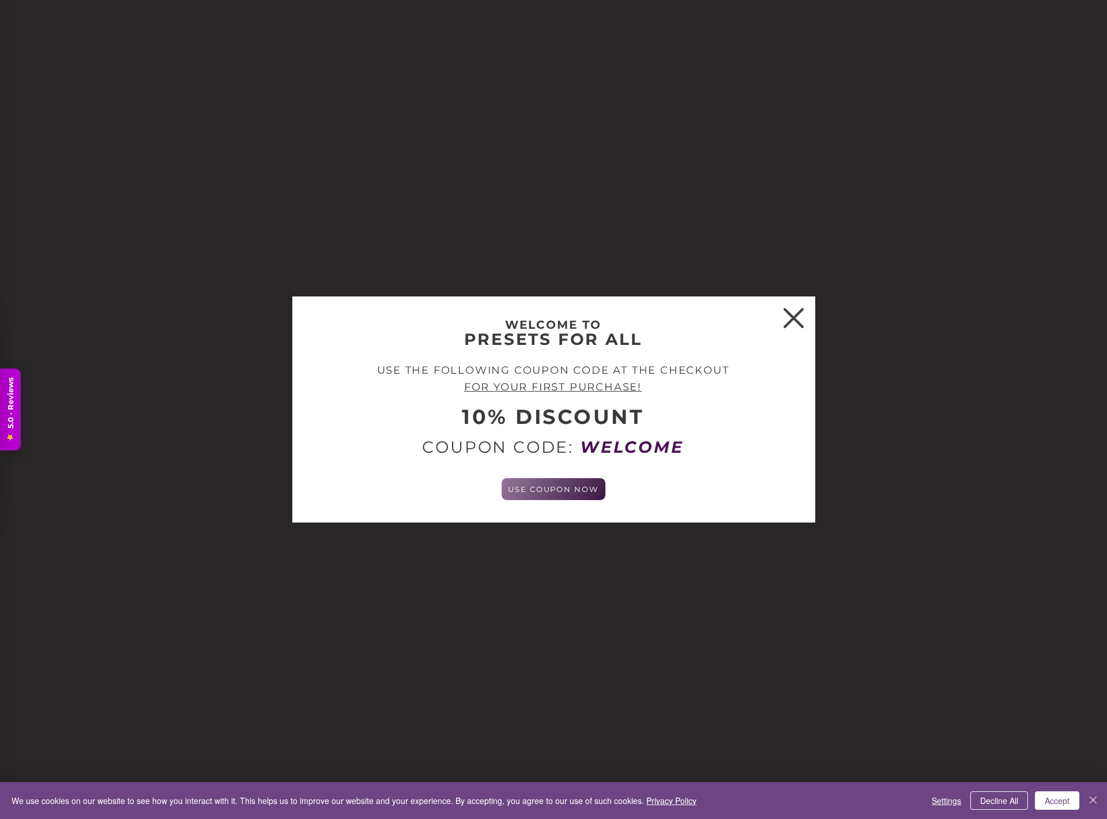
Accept (1057, 800)
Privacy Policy (671, 800)
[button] (794, 318)
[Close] (1093, 800)
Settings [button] (946, 800)
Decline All (999, 800)
